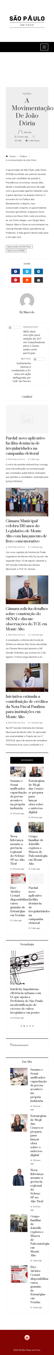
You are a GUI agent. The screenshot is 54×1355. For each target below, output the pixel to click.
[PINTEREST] (15, 280)
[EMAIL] (38, 280)
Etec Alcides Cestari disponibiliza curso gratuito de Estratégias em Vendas (39, 1284)
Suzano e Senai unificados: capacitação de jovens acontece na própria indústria (18, 794)
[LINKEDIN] (38, 271)
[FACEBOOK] (15, 271)
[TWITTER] (27, 271)
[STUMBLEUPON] (27, 280)
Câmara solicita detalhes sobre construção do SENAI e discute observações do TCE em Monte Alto (27, 619)
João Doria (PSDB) (16, 250)
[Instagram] (27, 1337)
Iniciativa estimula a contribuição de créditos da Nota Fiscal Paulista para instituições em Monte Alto (27, 706)
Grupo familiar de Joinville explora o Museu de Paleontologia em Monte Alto (38, 850)
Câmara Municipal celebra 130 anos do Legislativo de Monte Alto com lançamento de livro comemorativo (26, 531)
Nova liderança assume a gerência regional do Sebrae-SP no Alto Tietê (17, 850)
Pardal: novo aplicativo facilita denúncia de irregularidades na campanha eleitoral (25, 446)
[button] (21, 1026)
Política (27, 94)
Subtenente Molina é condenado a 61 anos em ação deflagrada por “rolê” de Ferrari (21, 370)
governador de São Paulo (19, 246)
